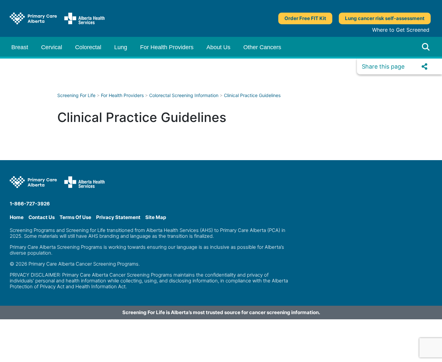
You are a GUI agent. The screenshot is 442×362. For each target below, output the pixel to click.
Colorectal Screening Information (183, 95)
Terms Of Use (75, 217)
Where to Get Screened (400, 30)
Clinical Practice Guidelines (252, 95)
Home (17, 217)
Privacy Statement (118, 217)
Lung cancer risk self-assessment (385, 18)
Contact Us (41, 217)
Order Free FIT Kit (305, 18)
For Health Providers (122, 95)
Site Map (155, 217)
